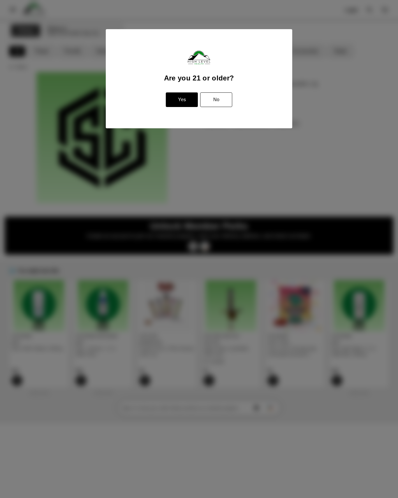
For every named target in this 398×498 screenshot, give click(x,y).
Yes (182, 99)
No (216, 99)
